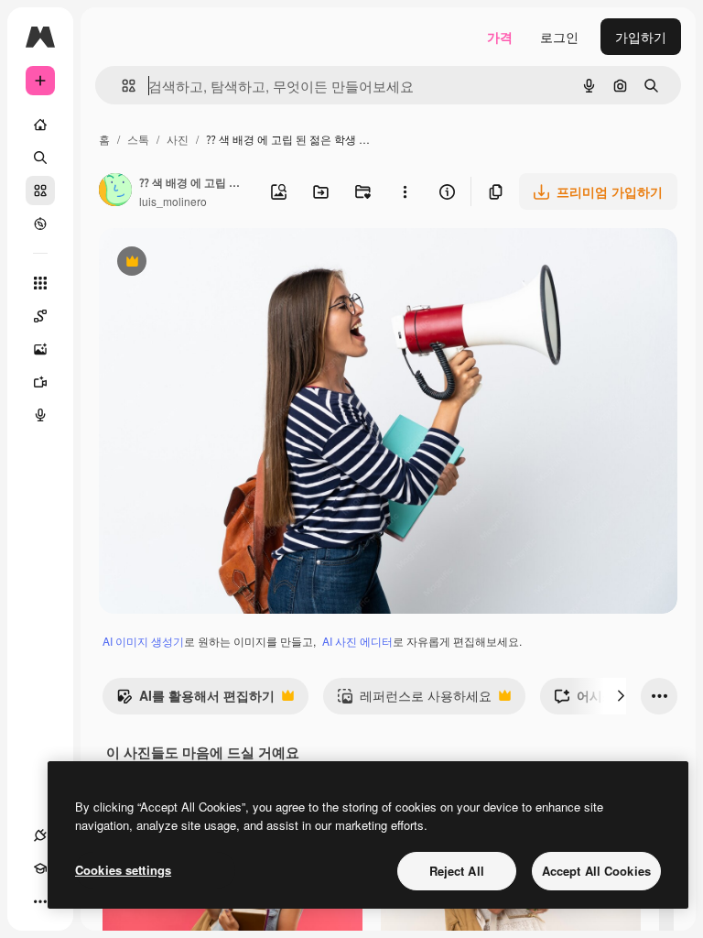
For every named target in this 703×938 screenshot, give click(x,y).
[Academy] (40, 868)
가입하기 (640, 36)
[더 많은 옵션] (404, 191)
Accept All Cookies (596, 870)
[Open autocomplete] (121, 86)
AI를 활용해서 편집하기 (195, 700)
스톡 (138, 139)
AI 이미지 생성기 (143, 641)
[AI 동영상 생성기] (40, 382)
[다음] (620, 696)
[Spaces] (40, 316)
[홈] (40, 124)
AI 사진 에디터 (357, 641)
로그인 (559, 36)
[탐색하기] (40, 223)
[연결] (40, 835)
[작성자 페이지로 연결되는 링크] (115, 191)
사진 (178, 139)
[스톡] (40, 190)
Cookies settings (123, 869)
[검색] (40, 157)
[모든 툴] (40, 283)
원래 (204, 263)
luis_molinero (173, 201)
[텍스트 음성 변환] (40, 415)
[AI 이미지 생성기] (40, 349)
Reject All (456, 870)
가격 (500, 36)
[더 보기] (40, 901)
